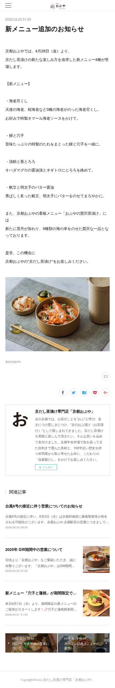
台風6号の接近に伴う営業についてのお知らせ (43, 505)
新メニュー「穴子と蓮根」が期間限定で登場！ (44, 592)
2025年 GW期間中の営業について (34, 549)
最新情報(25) (13, 362)
